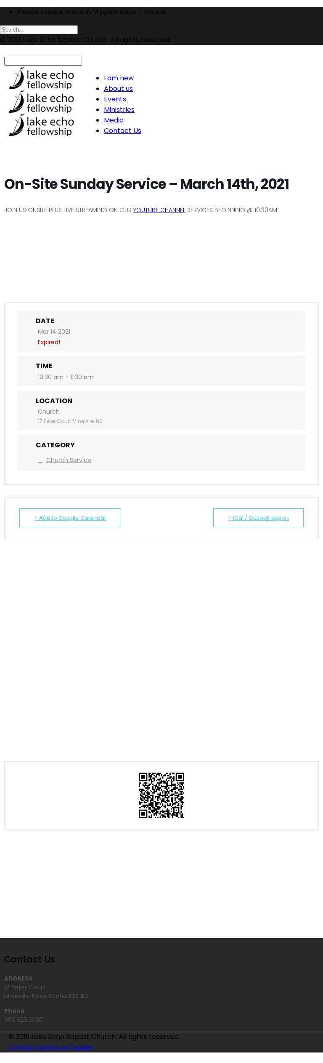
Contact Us (122, 131)
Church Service (68, 460)
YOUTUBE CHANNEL (159, 210)
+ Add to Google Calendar (70, 518)
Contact (22, 1047)
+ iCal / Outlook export (258, 518)
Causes (81, 1047)
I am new (119, 78)
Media (114, 120)
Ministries (119, 109)
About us (118, 88)
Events (115, 99)
